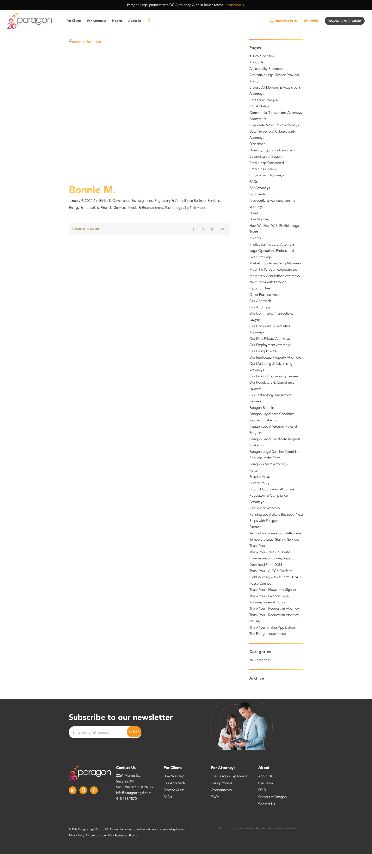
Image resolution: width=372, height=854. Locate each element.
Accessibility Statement (266, 68)
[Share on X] (203, 229)
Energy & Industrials (84, 207)
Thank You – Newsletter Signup (272, 589)
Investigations (142, 200)
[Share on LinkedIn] (213, 229)
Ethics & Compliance (114, 200)
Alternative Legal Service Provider (274, 74)
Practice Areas (259, 476)
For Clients (257, 194)
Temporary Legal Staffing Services (274, 539)
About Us (256, 62)
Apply (314, 21)
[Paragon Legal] (29, 20)
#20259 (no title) (261, 56)
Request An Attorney (345, 21)
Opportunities (259, 288)
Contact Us (257, 118)
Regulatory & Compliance (173, 200)
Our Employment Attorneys (270, 344)
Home (254, 213)
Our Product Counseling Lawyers (274, 376)
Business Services (207, 200)
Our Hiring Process (263, 351)
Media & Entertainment (145, 207)
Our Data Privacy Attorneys (269, 338)
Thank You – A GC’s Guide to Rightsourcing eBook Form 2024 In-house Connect (276, 577)
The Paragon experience (267, 633)
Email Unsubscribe (263, 169)
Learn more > (235, 5)
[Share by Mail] (222, 229)
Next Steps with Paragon (267, 282)
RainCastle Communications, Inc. (278, 828)
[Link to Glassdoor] (83, 790)
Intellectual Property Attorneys (271, 244)
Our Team (265, 783)
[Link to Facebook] (94, 790)
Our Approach (260, 300)
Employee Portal (286, 21)
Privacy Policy (259, 483)
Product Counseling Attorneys (271, 489)
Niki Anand (198, 207)
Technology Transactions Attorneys (275, 533)
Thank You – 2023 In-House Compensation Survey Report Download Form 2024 (271, 558)
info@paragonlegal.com (133, 792)
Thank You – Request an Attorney (274, 608)
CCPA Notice (259, 106)
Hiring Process (221, 783)
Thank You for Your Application (272, 627)
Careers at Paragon (263, 100)
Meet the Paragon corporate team (274, 269)
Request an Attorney (264, 508)
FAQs (253, 181)
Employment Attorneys (266, 175)
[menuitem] (74, 21)
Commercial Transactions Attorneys (275, 112)
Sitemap (255, 526)
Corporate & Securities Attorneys (274, 125)
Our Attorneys (260, 307)
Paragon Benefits (262, 407)
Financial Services (114, 207)
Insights (255, 238)
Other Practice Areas (264, 294)
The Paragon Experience (229, 776)
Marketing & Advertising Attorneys (275, 263)
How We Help (259, 219)
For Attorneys (259, 187)
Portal (253, 470)
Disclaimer (257, 143)
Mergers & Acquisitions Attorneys (274, 275)
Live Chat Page (260, 257)
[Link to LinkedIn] (73, 790)
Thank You (257, 545)
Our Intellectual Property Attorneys (275, 357)
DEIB (262, 790)
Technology (173, 207)
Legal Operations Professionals (272, 250)
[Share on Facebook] (193, 229)
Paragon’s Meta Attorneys (268, 464)
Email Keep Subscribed (266, 162)
